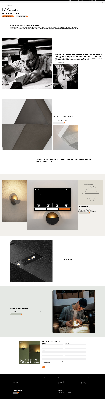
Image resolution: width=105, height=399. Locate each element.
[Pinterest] (70, 392)
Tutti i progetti (60, 384)
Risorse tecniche (83, 383)
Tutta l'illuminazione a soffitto (17, 384)
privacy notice (58, 364)
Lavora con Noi (88, 0)
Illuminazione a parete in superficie (41, 377)
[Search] (100, 2)
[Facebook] (61, 392)
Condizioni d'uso (27, 397)
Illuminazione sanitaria (61, 383)
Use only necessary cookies (41, 209)
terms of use (48, 362)
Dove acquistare (83, 381)
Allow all (64, 209)
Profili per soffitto (15, 382)
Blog (81, 384)
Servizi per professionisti (85, 377)
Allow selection (52, 209)
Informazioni (97, 397)
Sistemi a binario (15, 383)
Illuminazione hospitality (62, 381)
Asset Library (78, 0)
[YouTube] (68, 392)
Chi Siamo (92, 0)
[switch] (48, 206)
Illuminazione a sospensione (17, 381)
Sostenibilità (83, 0)
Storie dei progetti (61, 377)
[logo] (2, 2)
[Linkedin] (63, 392)
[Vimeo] (66, 392)
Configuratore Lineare (72, 0)
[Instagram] (59, 392)
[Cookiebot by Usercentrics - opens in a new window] (66, 189)
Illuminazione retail (61, 382)
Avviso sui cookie (22, 397)
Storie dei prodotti (15, 377)
